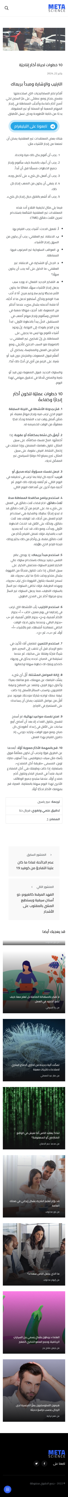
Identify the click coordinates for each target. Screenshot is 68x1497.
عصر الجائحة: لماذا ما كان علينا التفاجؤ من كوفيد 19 (35, 865)
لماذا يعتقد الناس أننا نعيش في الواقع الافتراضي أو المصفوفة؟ (38, 1135)
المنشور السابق (36, 854)
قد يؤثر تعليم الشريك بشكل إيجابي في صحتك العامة (35, 1203)
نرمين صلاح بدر (49, 1348)
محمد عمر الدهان (47, 1143)
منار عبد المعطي (48, 1075)
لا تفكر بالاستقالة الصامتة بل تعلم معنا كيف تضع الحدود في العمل (35, 999)
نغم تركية (51, 1416)
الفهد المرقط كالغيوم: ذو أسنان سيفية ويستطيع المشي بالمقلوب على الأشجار (35, 903)
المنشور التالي (45, 887)
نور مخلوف (50, 942)
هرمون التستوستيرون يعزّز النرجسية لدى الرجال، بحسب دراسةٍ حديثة (38, 1407)
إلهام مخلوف (49, 1280)
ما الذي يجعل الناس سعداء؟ (43, 1273)
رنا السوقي (51, 1007)
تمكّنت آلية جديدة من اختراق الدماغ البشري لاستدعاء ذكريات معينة (36, 1067)
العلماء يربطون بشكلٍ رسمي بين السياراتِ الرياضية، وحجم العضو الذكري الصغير (36, 1339)
